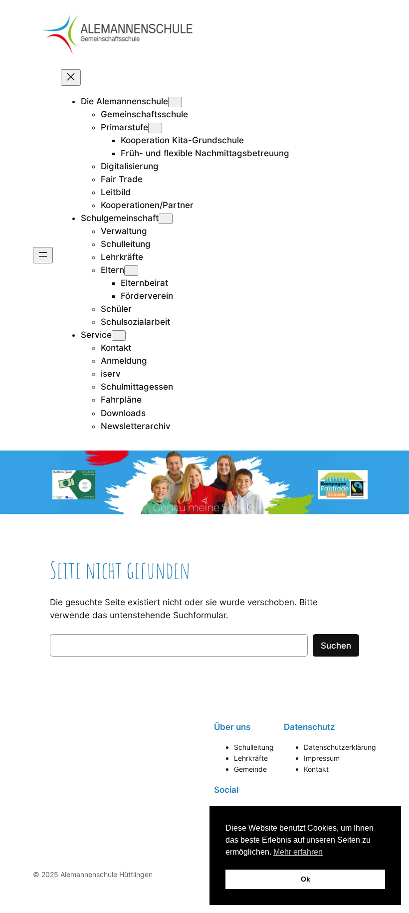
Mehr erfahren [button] (298, 852)
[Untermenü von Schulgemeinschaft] (166, 219)
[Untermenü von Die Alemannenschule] (175, 102)
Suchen (336, 646)
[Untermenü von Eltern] (131, 270)
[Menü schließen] (71, 77)
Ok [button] (305, 879)
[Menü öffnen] (43, 255)
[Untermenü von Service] (119, 335)
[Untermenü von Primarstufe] (155, 128)
